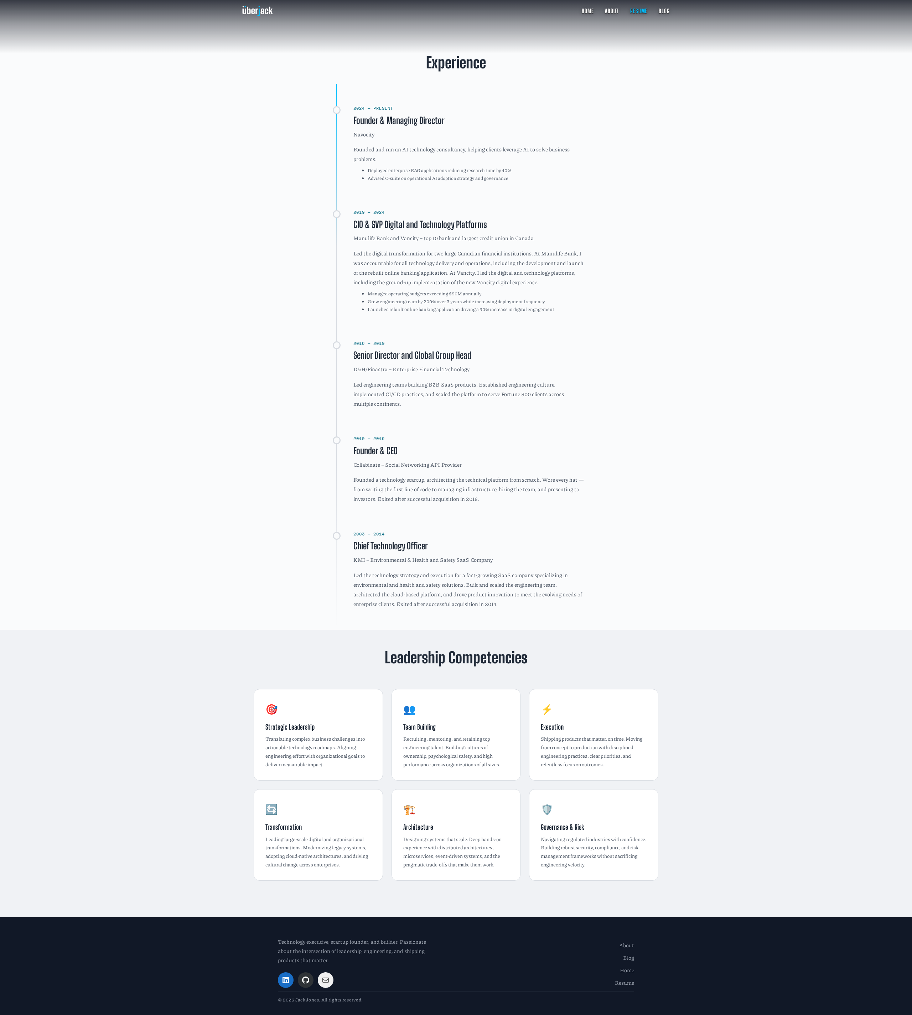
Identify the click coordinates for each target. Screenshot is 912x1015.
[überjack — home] (257, 11)
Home (627, 970)
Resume (624, 982)
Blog (628, 958)
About (626, 945)
